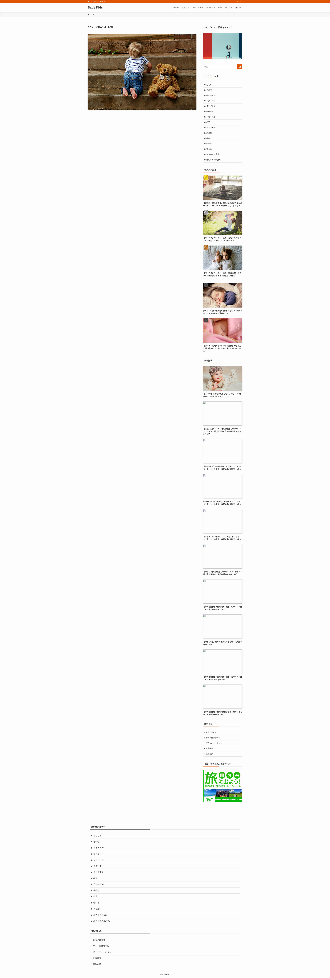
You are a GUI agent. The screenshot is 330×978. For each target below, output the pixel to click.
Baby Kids (95, 7)
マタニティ (210, 101)
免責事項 (209, 748)
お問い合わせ (211, 732)
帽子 (208, 122)
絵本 (208, 138)
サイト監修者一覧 (213, 738)
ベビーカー (210, 95)
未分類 (209, 133)
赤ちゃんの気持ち (213, 160)
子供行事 (210, 111)
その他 (209, 90)
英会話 (209, 149)
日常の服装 (210, 127)
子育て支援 (210, 117)
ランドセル (210, 106)
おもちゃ (210, 85)
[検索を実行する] (239, 66)
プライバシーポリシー (215, 743)
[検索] (240, 1)
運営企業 (209, 754)
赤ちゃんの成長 (212, 154)
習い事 (209, 144)
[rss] (237, 1)
